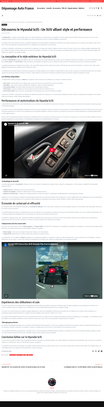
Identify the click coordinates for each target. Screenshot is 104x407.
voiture (30, 354)
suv (27, 354)
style (24, 354)
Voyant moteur (73, 8)
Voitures (8, 22)
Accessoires (41, 8)
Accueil (3, 22)
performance (19, 354)
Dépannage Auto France (18, 8)
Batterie (81, 8)
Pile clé (64, 8)
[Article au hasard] (97, 15)
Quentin (52, 388)
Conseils (49, 8)
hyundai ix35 (13, 354)
